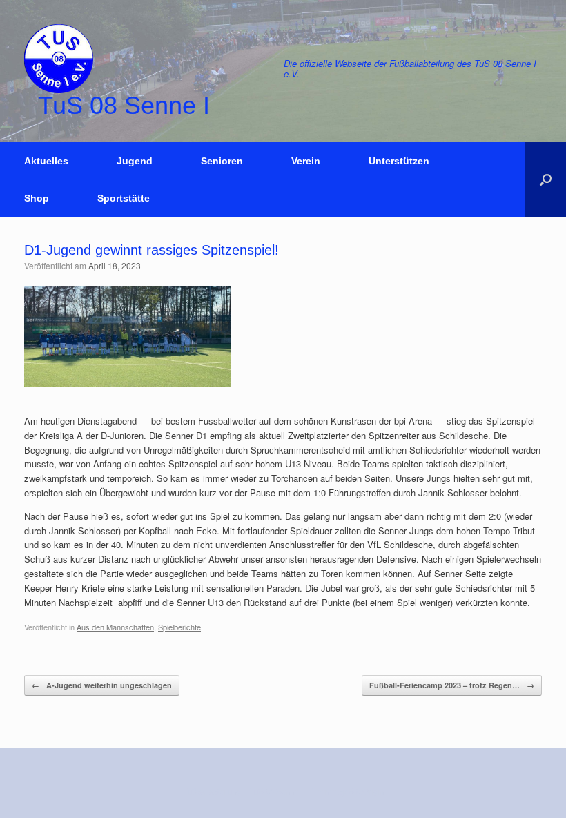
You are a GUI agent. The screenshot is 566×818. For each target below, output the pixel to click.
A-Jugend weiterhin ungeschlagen (102, 685)
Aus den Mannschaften (115, 626)
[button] (545, 179)
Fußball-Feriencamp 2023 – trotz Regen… (451, 685)
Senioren (222, 160)
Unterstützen (399, 160)
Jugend (135, 160)
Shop (36, 198)
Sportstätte (123, 198)
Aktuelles (46, 160)
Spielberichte (179, 626)
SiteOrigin (366, 791)
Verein (305, 160)
